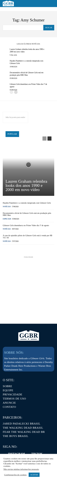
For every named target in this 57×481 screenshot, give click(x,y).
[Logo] (8, 3)
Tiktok (37, 453)
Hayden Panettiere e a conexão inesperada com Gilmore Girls (27, 203)
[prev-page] (11, 92)
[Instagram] (4, 453)
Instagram (16, 453)
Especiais (7, 219)
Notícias (7, 207)
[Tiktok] (27, 453)
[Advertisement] (28, 287)
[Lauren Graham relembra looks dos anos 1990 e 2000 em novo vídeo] (28, 165)
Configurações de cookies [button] (15, 475)
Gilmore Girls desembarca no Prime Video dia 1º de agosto (26, 225)
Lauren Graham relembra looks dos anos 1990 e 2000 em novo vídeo (26, 185)
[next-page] (16, 92)
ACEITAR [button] (34, 475)
